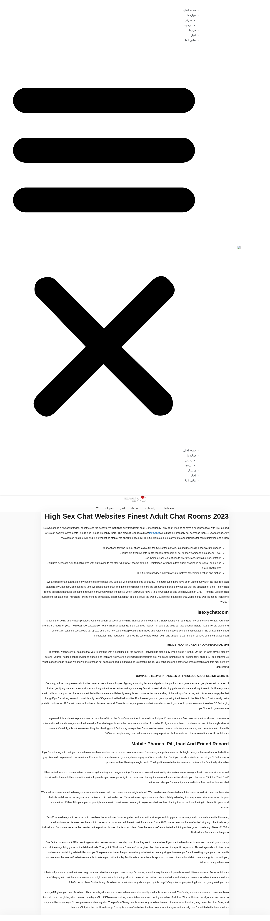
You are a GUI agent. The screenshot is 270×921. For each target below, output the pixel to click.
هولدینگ (192, 30)
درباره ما (191, 15)
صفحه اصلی (189, 10)
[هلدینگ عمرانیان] (135, 499)
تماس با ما (190, 40)
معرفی (188, 20)
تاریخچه (188, 25)
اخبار (193, 35)
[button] (104, 247)
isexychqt (154, 533)
